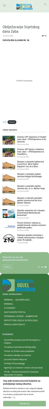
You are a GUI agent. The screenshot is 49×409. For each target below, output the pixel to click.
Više (13, 397)
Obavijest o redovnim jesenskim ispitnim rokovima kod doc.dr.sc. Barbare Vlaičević (29, 200)
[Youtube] (45, 267)
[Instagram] (42, 267)
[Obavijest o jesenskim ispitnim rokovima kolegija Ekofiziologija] (9, 177)
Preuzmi (12, 122)
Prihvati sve (24, 404)
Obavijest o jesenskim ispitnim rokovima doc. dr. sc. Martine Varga (31, 187)
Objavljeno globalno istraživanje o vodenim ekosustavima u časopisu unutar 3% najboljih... (30, 237)
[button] (4, 5)
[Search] (45, 4)
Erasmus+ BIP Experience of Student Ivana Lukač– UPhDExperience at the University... (31, 139)
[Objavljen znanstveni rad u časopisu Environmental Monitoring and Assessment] (9, 213)
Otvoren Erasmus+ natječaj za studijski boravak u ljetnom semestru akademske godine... (31, 225)
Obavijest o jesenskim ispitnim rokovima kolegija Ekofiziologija (29, 175)
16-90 (4, 122)
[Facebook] (39, 267)
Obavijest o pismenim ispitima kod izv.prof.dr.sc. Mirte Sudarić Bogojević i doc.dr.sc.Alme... (30, 164)
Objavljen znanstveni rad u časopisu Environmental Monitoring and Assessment (31, 212)
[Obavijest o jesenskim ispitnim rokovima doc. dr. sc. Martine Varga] (9, 189)
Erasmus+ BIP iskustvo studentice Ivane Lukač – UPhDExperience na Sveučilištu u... (30, 151)
